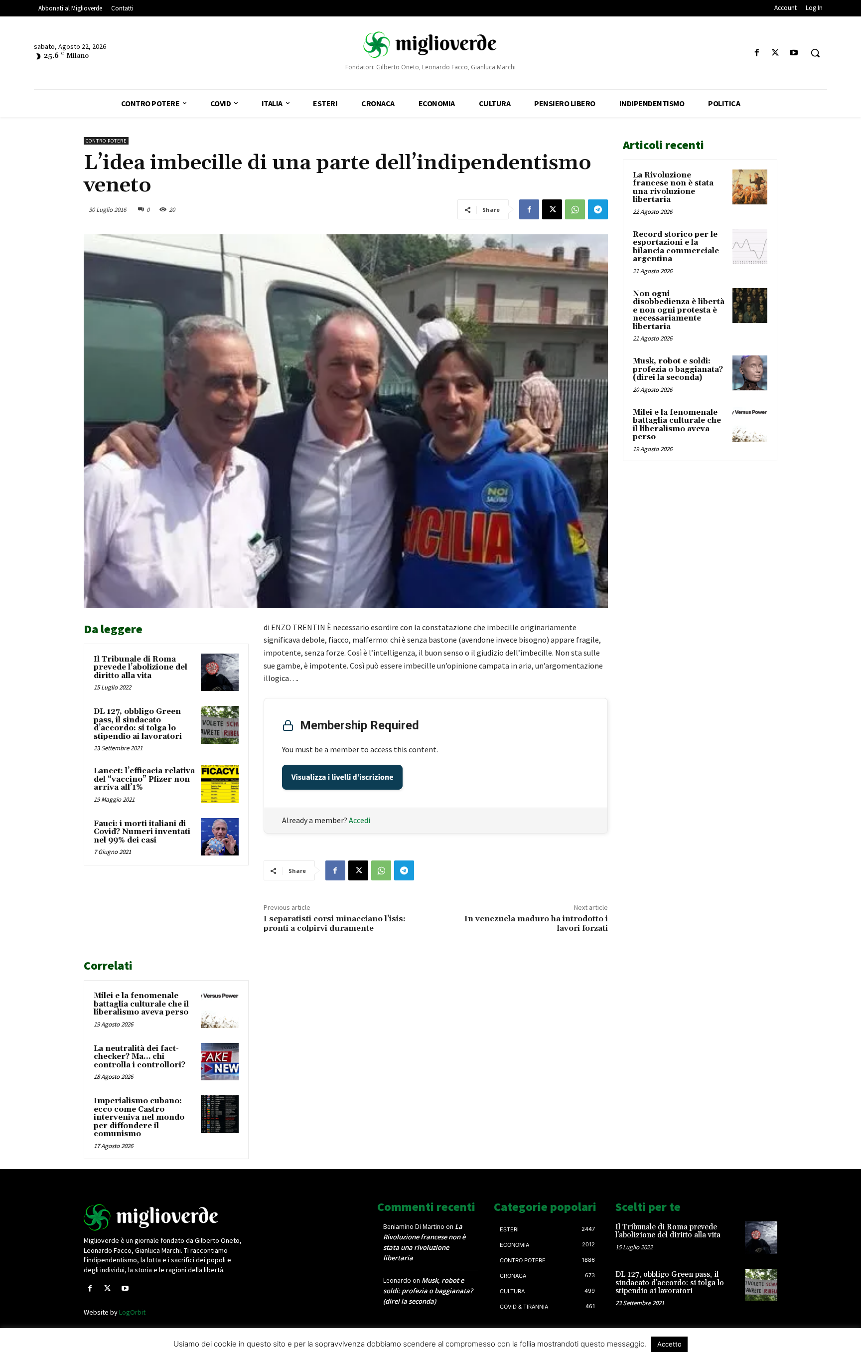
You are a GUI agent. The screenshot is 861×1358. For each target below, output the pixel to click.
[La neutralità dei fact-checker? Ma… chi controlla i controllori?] (220, 1062)
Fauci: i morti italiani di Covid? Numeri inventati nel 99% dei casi (142, 832)
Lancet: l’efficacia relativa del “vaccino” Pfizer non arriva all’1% (144, 779)
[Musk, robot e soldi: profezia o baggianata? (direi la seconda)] (749, 372)
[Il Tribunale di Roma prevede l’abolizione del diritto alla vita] (220, 672)
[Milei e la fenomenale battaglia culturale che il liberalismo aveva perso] (220, 1009)
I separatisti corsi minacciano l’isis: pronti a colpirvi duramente (335, 923)
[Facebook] (756, 53)
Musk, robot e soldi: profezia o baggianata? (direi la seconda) (678, 369)
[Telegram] (598, 209)
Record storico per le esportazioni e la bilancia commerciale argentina (676, 247)
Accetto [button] (669, 1344)
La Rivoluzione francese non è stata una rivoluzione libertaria (673, 187)
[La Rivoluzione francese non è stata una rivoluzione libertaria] (749, 187)
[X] (775, 53)
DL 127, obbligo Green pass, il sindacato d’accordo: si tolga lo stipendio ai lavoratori (138, 724)
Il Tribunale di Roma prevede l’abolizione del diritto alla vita (140, 667)
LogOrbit (132, 1312)
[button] (815, 53)
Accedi (359, 820)
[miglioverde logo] (430, 44)
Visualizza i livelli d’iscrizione (342, 777)
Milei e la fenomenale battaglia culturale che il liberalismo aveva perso (141, 1004)
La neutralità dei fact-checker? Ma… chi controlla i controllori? (139, 1057)
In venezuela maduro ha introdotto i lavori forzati (536, 923)
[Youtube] (794, 53)
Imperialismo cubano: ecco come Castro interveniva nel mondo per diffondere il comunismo (139, 1117)
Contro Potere (106, 141)
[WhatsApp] (575, 209)
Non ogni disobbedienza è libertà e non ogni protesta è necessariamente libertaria (678, 310)
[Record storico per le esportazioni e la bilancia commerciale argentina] (749, 246)
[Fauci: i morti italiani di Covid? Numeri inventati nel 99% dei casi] (220, 837)
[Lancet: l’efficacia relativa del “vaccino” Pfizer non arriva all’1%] (220, 784)
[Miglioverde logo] (165, 1217)
